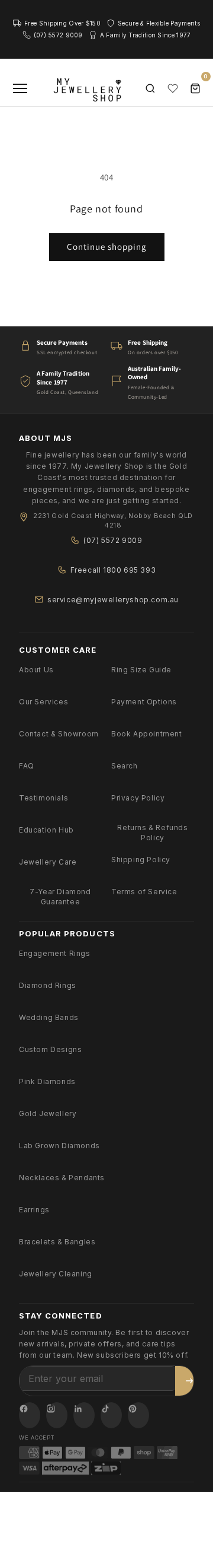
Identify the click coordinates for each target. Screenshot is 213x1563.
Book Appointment (146, 733)
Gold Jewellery (47, 1113)
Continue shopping (107, 246)
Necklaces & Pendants (62, 1177)
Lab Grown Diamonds (59, 1145)
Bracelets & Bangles (57, 1241)
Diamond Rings (47, 985)
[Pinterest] (138, 1415)
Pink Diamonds (47, 1081)
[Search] (150, 88)
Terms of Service (144, 891)
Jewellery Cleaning (55, 1273)
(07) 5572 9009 (112, 540)
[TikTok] (111, 1415)
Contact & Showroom (59, 733)
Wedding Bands (49, 1017)
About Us (36, 669)
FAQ (26, 765)
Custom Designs (50, 1049)
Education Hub (46, 829)
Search (124, 765)
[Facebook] (29, 1415)
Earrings (34, 1209)
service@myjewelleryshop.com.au (113, 599)
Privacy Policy (137, 797)
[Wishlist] (172, 88)
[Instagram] (56, 1415)
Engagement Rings (55, 953)
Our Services (43, 701)
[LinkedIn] (84, 1415)
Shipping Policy (140, 859)
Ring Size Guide (141, 669)
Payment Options (144, 701)
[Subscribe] (189, 1381)
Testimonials (43, 797)
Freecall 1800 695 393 (113, 570)
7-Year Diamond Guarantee (60, 896)
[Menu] (20, 88)
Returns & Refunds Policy (152, 832)
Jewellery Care (47, 861)
